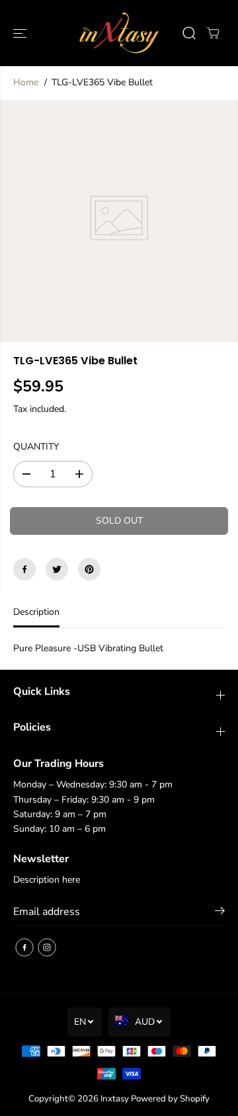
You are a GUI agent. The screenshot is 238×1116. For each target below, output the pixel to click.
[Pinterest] (89, 569)
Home (25, 82)
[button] (21, 33)
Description (36, 612)
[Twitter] (57, 569)
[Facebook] (24, 569)
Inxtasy (114, 1099)
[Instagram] (47, 947)
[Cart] (213, 33)
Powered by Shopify (170, 1099)
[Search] (189, 33)
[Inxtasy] (119, 33)
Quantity (36, 446)
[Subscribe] (220, 913)
